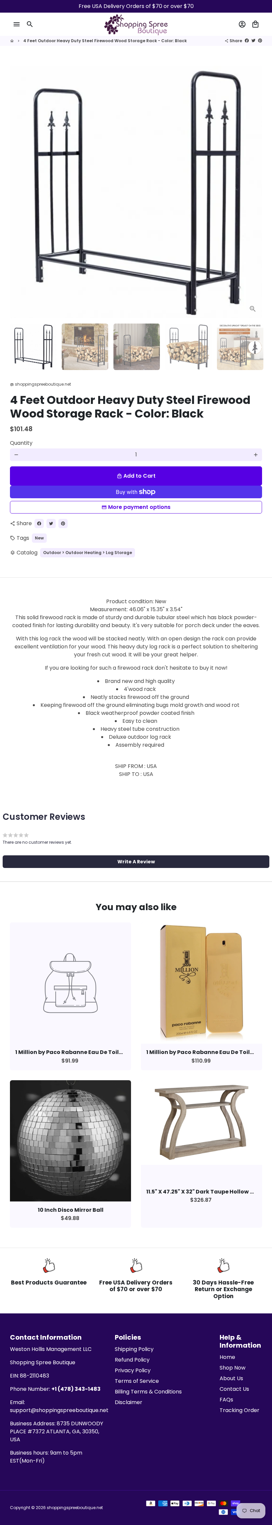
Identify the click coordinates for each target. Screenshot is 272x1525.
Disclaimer (128, 1402)
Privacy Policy (133, 1370)
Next (253, 192)
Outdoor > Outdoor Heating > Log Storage (87, 552)
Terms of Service (137, 1381)
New (39, 538)
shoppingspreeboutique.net (75, 1507)
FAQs (226, 1399)
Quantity (21, 443)
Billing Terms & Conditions (148, 1391)
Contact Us (234, 1389)
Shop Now (232, 1368)
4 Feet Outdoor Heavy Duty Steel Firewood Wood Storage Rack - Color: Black (105, 41)
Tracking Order (239, 1410)
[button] (136, 861)
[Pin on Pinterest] (260, 41)
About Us (231, 1378)
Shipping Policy (134, 1349)
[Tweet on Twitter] (253, 41)
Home (227, 1357)
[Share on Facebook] (247, 41)
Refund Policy (132, 1360)
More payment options (139, 507)
